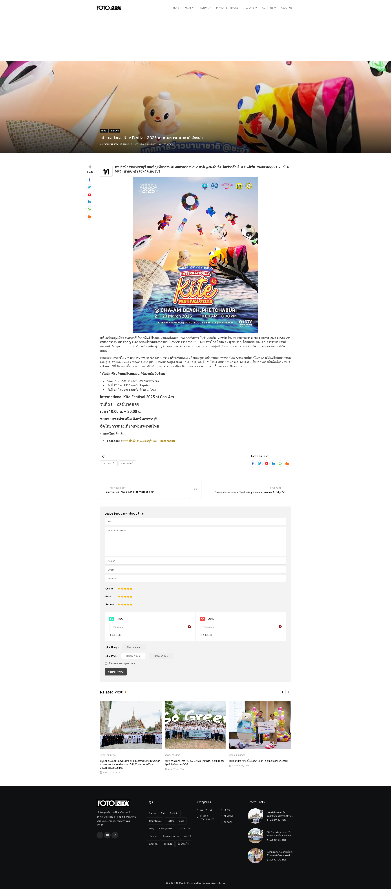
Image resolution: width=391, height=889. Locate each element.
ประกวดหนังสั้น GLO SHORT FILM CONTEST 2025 (130, 492)
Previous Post (118, 488)
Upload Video (111, 656)
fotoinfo (174, 813)
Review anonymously (122, 663)
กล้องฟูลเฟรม (166, 828)
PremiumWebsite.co (213, 883)
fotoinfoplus (155, 821)
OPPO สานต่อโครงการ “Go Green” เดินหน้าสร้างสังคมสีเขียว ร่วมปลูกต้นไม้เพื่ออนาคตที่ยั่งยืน (194, 762)
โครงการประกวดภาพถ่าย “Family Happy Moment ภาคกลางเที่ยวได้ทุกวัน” (250, 492)
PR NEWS (111, 755)
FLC (163, 813)
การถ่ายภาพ (184, 828)
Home (176, 7)
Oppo (181, 821)
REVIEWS (204, 7)
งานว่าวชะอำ (108, 463)
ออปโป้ (187, 836)
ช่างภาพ (153, 836)
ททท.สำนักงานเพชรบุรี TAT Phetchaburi (148, 441)
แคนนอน (167, 843)
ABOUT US (286, 7)
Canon (152, 813)
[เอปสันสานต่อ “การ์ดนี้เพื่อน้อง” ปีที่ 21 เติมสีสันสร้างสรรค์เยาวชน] (255, 855)
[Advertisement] (195, 38)
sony (151, 828)
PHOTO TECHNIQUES (227, 7)
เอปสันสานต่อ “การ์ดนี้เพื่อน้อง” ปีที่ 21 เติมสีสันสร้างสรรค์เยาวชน (258, 761)
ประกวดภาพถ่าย (170, 836)
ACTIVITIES (268, 7)
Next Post (275, 488)
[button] (282, 692)
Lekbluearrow (110, 144)
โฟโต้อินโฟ (183, 843)
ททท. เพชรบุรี (127, 463)
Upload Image (112, 647)
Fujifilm (170, 821)
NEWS (188, 7)
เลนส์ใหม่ (153, 843)
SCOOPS (250, 7)
